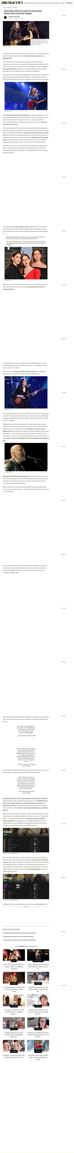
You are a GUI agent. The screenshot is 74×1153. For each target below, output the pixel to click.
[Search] (66, 3)
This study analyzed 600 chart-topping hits (15, 476)
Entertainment (28, 3)
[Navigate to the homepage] (13, 2)
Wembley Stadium (34, 869)
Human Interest (54, 3)
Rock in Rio (39, 904)
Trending (40, 3)
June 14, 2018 (31, 735)
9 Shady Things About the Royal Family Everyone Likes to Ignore (19, 933)
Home (4, 7)
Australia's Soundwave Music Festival (24, 371)
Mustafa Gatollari (14, 16)
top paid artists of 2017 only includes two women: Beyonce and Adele (25, 798)
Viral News (9, 7)
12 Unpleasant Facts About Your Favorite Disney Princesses (18, 936)
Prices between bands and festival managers (16, 115)
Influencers (46, 3)
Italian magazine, (21, 226)
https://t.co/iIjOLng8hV (26, 733)
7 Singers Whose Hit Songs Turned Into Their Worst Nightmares (19, 940)
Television (35, 3)
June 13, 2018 (26, 766)
